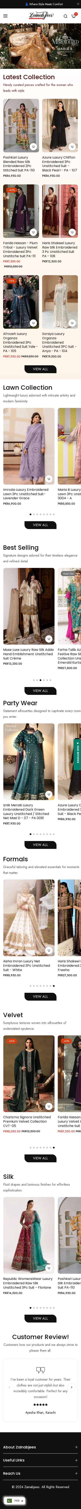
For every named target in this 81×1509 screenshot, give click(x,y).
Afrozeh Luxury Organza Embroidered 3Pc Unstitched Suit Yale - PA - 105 (20, 342)
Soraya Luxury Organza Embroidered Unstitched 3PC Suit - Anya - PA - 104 (59, 342)
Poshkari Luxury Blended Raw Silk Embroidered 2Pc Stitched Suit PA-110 (19, 164)
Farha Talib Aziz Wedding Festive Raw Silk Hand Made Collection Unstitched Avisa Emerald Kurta (25, 656)
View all (40, 996)
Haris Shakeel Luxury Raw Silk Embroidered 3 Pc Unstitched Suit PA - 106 (59, 249)
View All (40, 525)
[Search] (65, 16)
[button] (30, 514)
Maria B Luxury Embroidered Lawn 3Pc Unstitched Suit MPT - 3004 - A (28, 494)
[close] (78, 4)
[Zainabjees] (40, 16)
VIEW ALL (40, 369)
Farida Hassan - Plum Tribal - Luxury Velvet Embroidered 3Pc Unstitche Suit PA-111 (20, 249)
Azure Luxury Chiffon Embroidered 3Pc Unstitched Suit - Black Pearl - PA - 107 (59, 164)
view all (40, 1318)
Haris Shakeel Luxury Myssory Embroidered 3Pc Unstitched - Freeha (28, 965)
